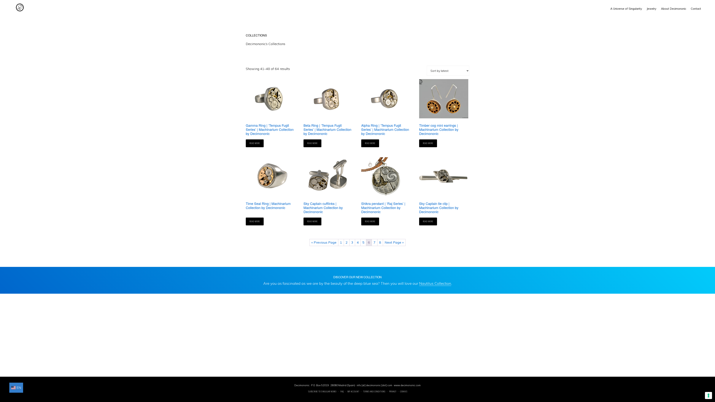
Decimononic (19, 7)
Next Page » (394, 242)
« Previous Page (323, 242)
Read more (255, 143)
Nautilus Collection (435, 283)
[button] (706, 6)
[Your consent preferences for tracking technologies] (708, 395)
